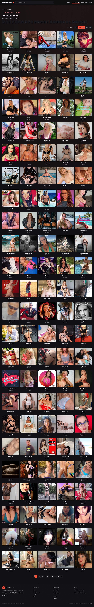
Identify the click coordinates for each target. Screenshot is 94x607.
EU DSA (55, 598)
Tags (90, 2)
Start (3, 9)
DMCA (55, 596)
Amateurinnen (76, 2)
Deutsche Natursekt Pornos (80, 592)
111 (58, 576)
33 (52, 576)
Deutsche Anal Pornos (79, 590)
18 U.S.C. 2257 (57, 594)
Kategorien (84, 2)
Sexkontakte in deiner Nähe (80, 594)
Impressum (56, 590)
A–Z (75, 27)
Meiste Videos (81, 27)
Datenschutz (56, 592)
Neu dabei (88, 27)
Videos (68, 2)
